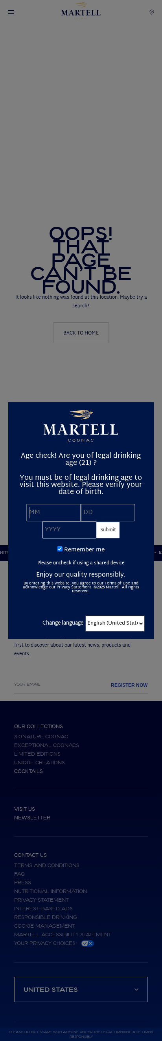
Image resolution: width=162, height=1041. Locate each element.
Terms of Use (117, 583)
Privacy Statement (74, 587)
